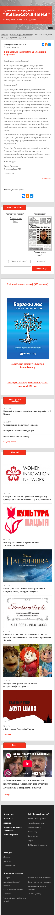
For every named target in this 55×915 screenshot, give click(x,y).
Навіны (7, 823)
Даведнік (7, 857)
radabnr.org (15, 47)
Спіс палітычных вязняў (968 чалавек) (27, 284)
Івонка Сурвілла (18, 190)
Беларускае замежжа (13, 873)
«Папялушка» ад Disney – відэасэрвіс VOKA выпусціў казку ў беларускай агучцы (24, 590)
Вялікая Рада (32, 832)
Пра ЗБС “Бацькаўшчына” (37, 819)
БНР (9, 190)
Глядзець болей (9, 442)
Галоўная (4, 34)
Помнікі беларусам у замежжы (39, 878)
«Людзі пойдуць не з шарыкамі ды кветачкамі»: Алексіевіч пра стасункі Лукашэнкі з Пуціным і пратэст (25, 783)
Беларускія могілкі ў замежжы (39, 882)
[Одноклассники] (46, 44)
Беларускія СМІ (9, 866)
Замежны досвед (34, 894)
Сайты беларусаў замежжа (13, 889)
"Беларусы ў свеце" (19, 261)
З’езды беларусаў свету (36, 823)
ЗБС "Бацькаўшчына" (38, 814)
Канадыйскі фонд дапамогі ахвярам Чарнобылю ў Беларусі (27, 412)
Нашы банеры (33, 836)
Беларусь (8, 852)
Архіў (15, 221)
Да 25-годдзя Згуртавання (37, 845)
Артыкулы (7, 861)
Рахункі (30, 841)
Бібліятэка (8, 814)
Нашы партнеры (11, 835)
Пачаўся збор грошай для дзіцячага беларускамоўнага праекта (20, 684)
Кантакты (8, 818)
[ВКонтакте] (43, 44)
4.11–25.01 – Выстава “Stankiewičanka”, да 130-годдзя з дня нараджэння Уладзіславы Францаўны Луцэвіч (27, 637)
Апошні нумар (16, 218)
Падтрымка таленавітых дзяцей (18, 431)
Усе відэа (6, 795)
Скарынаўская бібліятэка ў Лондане (20, 425)
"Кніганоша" (41, 261)
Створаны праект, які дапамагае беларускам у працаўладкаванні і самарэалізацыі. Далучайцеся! (27, 498)
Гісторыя (7, 878)
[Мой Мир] (49, 44)
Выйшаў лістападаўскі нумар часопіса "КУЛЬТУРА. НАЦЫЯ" (21, 543)
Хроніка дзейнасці (34, 827)
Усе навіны (7, 735)
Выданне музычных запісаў (16, 436)
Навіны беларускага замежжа (21, 34)
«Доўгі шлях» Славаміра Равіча (18, 729)
